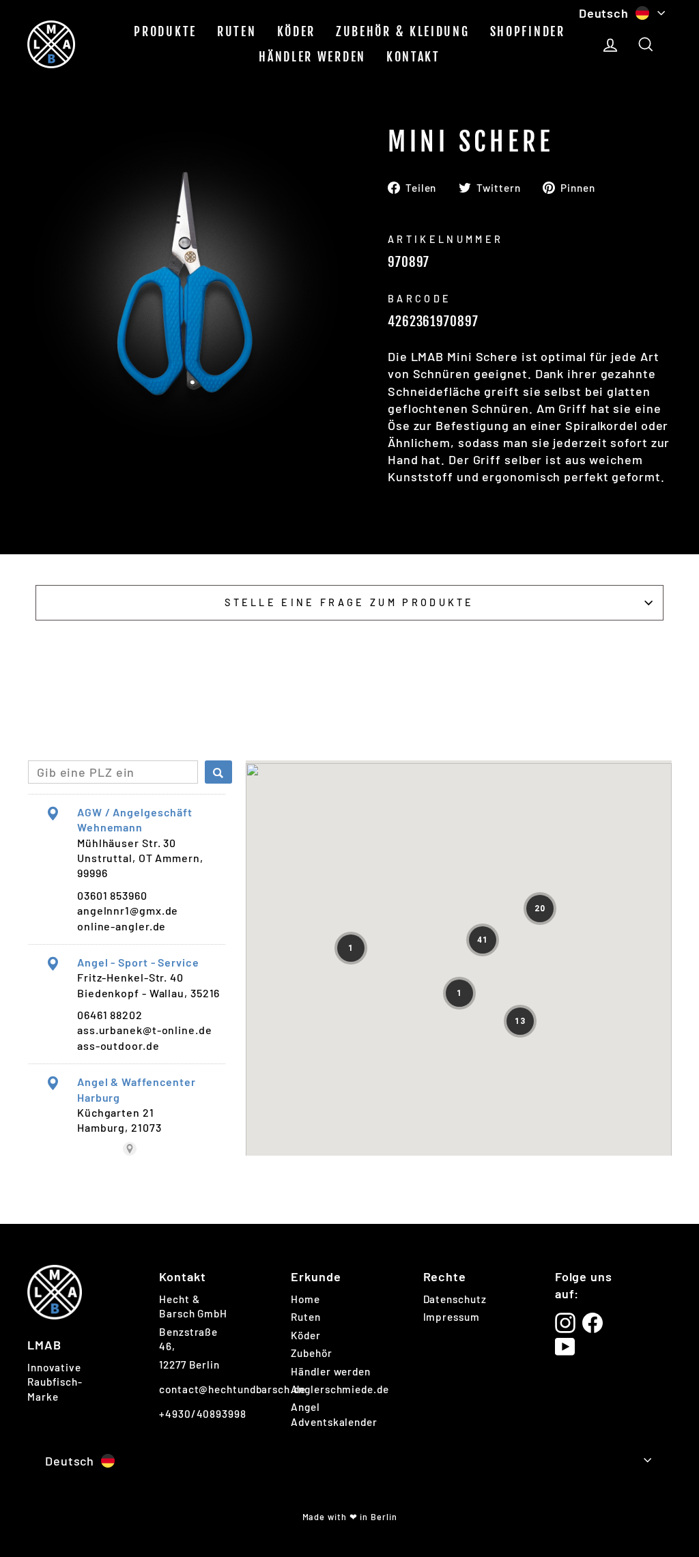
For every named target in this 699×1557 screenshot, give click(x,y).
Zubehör (311, 1353)
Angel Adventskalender (334, 1414)
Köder (296, 31)
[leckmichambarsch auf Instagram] (565, 1323)
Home (305, 1299)
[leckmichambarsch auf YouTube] (565, 1347)
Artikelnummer (445, 239)
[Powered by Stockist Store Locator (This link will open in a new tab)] (130, 1149)
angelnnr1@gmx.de (127, 910)
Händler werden (312, 56)
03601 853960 (112, 895)
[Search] (218, 772)
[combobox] (113, 772)
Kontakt (413, 56)
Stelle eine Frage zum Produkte (349, 602)
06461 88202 (110, 1014)
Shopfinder (527, 31)
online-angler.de (121, 925)
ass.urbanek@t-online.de (144, 1029)
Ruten (237, 31)
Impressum (451, 1317)
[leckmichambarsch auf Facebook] (592, 1323)
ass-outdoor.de (118, 1045)
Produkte (165, 31)
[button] (482, 940)
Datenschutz (455, 1299)
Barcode (419, 298)
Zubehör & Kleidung (403, 31)
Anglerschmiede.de (339, 1389)
